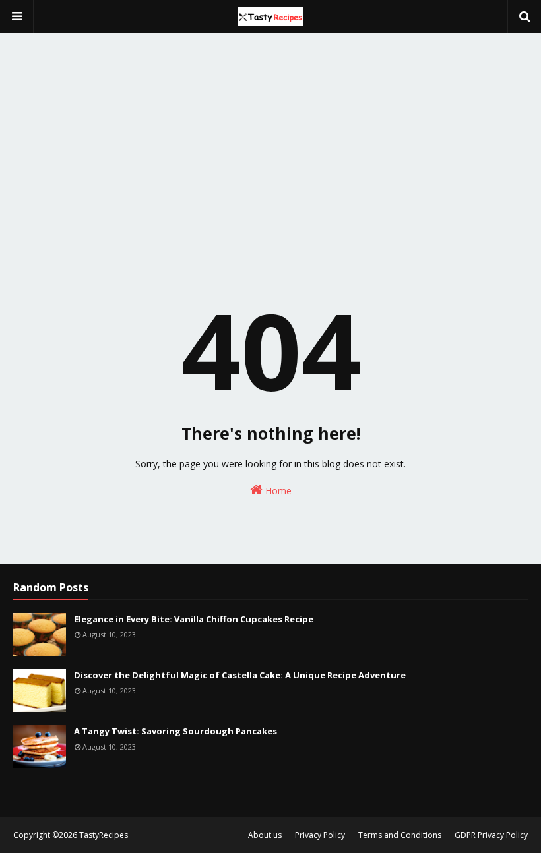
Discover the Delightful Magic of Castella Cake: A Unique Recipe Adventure (240, 675)
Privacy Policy (320, 834)
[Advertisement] (270, 125)
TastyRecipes (103, 834)
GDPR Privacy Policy (491, 834)
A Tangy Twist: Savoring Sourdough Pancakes (175, 731)
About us (265, 834)
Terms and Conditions (399, 834)
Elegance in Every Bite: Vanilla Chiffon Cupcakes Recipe (193, 619)
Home (277, 491)
